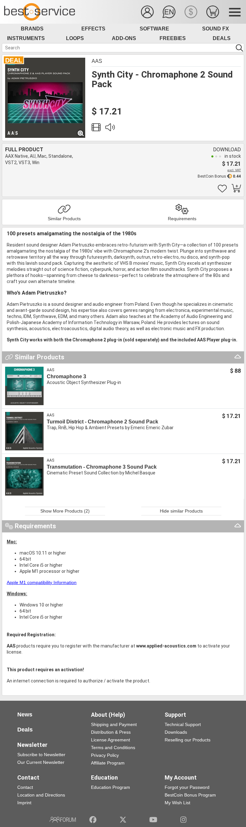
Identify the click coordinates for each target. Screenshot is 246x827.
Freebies (173, 38)
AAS (97, 61)
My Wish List (177, 802)
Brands (32, 28)
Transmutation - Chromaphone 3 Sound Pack (102, 467)
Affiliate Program (108, 762)
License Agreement (110, 739)
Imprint (24, 802)
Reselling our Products (187, 739)
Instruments (26, 38)
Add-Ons (124, 38)
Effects (93, 28)
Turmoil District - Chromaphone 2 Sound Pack (102, 421)
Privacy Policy (105, 755)
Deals (222, 38)
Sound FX (215, 28)
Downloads (176, 732)
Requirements (182, 218)
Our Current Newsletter (40, 762)
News (24, 714)
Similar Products (64, 218)
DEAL (13, 60)
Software (154, 28)
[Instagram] (183, 819)
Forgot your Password (187, 787)
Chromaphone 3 (66, 376)
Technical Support (183, 724)
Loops (75, 38)
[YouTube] (153, 819)
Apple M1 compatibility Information (42, 582)
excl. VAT (234, 170)
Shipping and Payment (114, 724)
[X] (123, 819)
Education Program (110, 787)
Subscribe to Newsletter (41, 754)
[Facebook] (92, 819)
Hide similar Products (181, 511)
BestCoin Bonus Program (190, 795)
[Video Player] (96, 129)
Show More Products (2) (65, 511)
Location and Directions (41, 795)
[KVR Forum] (62, 819)
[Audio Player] (110, 129)
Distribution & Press (111, 732)
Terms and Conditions (113, 747)
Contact (25, 787)
